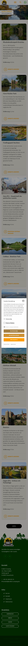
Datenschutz (6, 344)
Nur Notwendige (14, 331)
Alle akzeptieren (14, 339)
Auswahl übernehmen (14, 335)
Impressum (13, 344)
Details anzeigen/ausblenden (12, 326)
